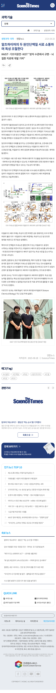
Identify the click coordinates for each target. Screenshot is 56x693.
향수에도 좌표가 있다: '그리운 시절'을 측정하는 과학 (25, 484)
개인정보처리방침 (49, 621)
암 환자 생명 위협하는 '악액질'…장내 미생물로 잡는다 (26, 495)
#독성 (25, 374)
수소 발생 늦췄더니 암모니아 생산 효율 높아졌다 (20, 580)
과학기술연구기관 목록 (12, 603)
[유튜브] (38, 674)
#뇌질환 (6, 374)
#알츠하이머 (36, 374)
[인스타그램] (24, 674)
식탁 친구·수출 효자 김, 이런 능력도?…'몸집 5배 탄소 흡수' (28, 506)
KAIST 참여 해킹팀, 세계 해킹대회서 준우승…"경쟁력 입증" (28, 517)
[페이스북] (18, 674)
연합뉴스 (20, 38)
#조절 (47, 374)
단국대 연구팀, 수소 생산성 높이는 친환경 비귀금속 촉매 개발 (28, 489)
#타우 (13, 378)
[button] (48, 387)
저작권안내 (34, 621)
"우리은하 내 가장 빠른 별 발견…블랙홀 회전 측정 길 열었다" (24, 574)
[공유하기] (3, 65)
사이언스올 (8, 599)
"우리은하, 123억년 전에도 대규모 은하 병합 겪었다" (26, 523)
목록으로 (26, 434)
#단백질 (16, 374)
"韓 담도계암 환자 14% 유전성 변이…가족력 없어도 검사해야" (25, 560)
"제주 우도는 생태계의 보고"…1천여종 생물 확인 (20, 553)
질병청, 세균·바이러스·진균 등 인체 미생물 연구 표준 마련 (24, 567)
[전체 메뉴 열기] (2, 5)
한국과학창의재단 (42, 599)
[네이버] (31, 674)
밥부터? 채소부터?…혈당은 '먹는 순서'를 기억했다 (21, 540)
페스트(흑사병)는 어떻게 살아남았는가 (21, 473)
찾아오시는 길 (20, 621)
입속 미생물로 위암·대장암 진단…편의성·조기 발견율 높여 (24, 546)
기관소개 (7, 621)
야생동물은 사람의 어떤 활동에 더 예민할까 (22, 478)
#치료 (5, 378)
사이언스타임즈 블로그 (44, 603)
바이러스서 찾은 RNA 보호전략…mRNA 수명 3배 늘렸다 (27, 500)
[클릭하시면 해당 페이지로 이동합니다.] (28, 5)
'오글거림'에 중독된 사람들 (17, 511)
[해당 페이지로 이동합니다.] (28, 405)
